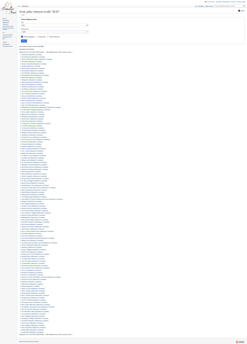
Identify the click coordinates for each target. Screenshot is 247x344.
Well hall (24, 171)
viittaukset (32, 54)
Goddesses (25, 135)
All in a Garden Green (28, 295)
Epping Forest (26, 114)
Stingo (23, 286)
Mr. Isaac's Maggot (27, 180)
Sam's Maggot (26, 316)
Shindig (24, 66)
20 (24, 52)
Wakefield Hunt (26, 217)
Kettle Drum (25, 284)
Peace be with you (27, 208)
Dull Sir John (25, 323)
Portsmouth (25, 142)
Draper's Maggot (27, 249)
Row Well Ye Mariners (28, 222)
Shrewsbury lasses (27, 302)
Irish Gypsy (25, 121)
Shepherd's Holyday (28, 169)
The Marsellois (26, 259)
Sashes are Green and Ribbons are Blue (34, 277)
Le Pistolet (25, 126)
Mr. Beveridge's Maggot (29, 109)
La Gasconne (26, 128)
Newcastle (25, 61)
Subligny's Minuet (27, 132)
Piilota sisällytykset (29, 37)
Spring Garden (26, 293)
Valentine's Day (26, 215)
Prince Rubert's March (28, 268)
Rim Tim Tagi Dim (27, 309)
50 (27, 52)
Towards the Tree (27, 279)
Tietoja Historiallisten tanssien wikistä (28, 341)
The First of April (27, 300)
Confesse (24, 146)
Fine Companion (27, 327)
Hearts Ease (25, 119)
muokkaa (38, 54)
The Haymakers (26, 314)
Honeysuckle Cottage (28, 178)
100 (30, 52)
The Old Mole (26, 73)
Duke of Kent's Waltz (28, 220)
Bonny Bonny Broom (28, 167)
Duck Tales (25, 236)
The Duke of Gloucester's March (31, 187)
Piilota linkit (42, 37)
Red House (25, 224)
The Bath (24, 233)
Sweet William (26, 192)
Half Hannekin (26, 194)
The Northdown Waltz (28, 311)
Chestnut (24, 144)
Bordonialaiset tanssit (28, 75)
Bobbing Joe (25, 240)
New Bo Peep (26, 183)
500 (37, 52)
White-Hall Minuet (27, 174)
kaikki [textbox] (24, 32)
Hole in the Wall (26, 105)
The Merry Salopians (28, 320)
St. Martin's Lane (27, 155)
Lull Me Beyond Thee (28, 185)
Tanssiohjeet (25, 70)
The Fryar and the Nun (29, 139)
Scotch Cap (25, 252)
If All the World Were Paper (30, 59)
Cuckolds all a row (27, 137)
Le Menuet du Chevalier (29, 123)
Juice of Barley (26, 93)
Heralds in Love (26, 206)
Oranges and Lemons (28, 254)
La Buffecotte (26, 158)
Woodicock (25, 272)
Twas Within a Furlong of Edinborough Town (35, 199)
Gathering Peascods (28, 82)
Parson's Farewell (27, 64)
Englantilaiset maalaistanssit (30, 107)
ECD (23, 15)
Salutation (25, 247)
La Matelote (25, 89)
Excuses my (25, 275)
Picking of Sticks (26, 98)
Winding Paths (26, 256)
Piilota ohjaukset (55, 37)
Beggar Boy (25, 153)
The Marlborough (27, 197)
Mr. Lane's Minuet (27, 162)
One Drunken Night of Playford (31, 238)
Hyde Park (25, 84)
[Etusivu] (8, 7)
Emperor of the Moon (28, 226)
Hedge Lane (25, 160)
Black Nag (25, 77)
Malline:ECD (25, 330)
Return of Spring (27, 148)
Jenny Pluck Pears (27, 91)
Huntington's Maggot (28, 318)
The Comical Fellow (28, 210)
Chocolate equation (27, 265)
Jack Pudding (26, 203)
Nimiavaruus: (25, 29)
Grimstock (25, 54)
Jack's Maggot (26, 325)
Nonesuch (25, 96)
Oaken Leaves (26, 288)
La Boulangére (26, 263)
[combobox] (55, 25)
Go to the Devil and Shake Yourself (32, 243)
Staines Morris (26, 68)
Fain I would (25, 151)
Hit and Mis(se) (26, 57)
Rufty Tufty (25, 100)
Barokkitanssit (26, 116)
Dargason (24, 201)
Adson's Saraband (27, 190)
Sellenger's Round (27, 164)
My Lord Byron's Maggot (29, 213)
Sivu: (22, 22)
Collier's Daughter (27, 176)
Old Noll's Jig (25, 86)
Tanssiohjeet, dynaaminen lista (31, 307)
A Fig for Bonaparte (27, 245)
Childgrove (25, 80)
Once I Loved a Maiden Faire (30, 231)
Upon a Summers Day (28, 103)
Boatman (24, 281)
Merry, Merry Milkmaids (29, 304)
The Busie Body (26, 130)
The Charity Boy (26, 261)
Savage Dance (26, 297)
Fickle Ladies (26, 112)
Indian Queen (26, 229)
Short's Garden (26, 291)
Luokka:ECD (25, 332)
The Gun (24, 270)
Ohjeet (243, 10)
